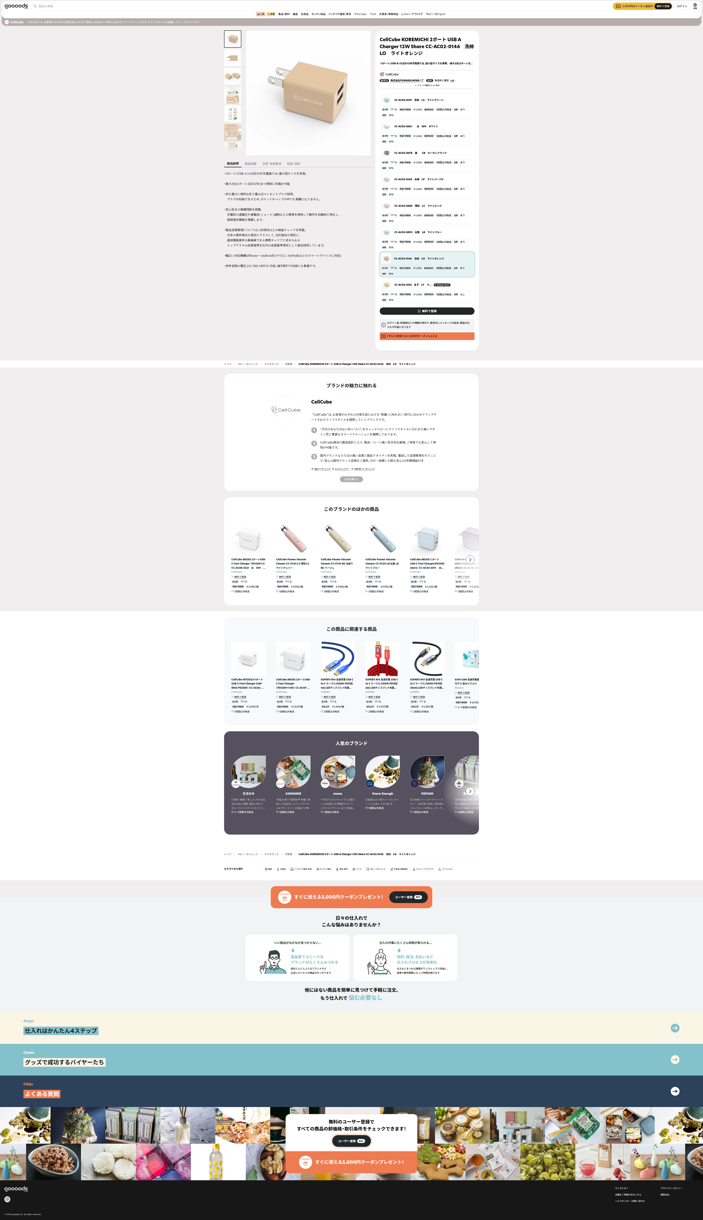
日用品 (304, 14)
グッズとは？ (621, 1188)
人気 (262, 14)
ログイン (682, 6)
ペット (373, 14)
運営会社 (665, 1194)
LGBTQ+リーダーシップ (364, 469)
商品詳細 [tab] (250, 164)
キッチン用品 (318, 14)
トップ (227, 364)
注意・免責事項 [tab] (271, 164)
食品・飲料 (284, 14)
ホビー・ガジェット (436, 14)
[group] (408, 897)
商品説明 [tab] (233, 163)
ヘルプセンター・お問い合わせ (630, 1201)
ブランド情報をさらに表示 (429, 85)
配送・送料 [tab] (293, 164)
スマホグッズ (271, 364)
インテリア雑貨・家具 (339, 14)
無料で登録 (240, 576)
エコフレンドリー (342, 469)
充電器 (288, 364)
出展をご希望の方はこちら (628, 1194)
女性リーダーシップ (322, 469)
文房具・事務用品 (388, 14)
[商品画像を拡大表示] (308, 93)
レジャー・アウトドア (412, 14)
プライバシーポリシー (671, 1188)
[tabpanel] (297, 219)
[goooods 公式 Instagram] (7, 1199)
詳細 (452, 80)
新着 (272, 14)
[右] (470, 559)
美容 (295, 14)
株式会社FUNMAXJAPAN (405, 80)
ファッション (360, 14)
